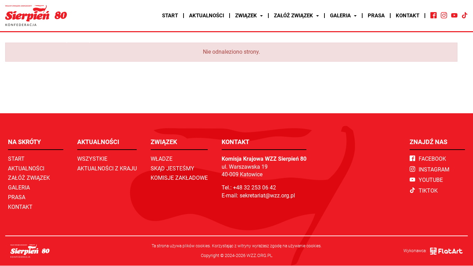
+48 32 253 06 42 (254, 187)
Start (170, 15)
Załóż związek (294, 15)
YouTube (431, 180)
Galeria (341, 15)
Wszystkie (92, 159)
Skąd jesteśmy (172, 168)
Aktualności (206, 15)
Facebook (432, 159)
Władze (161, 159)
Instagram (434, 169)
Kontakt (407, 15)
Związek (246, 15)
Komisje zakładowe (179, 178)
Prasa (376, 15)
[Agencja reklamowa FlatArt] (446, 251)
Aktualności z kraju (107, 168)
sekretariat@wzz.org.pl (267, 195)
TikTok (428, 190)
